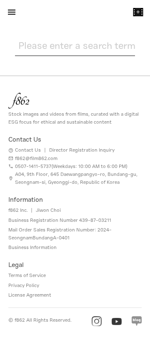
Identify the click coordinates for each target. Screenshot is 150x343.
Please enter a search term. (76, 45)
